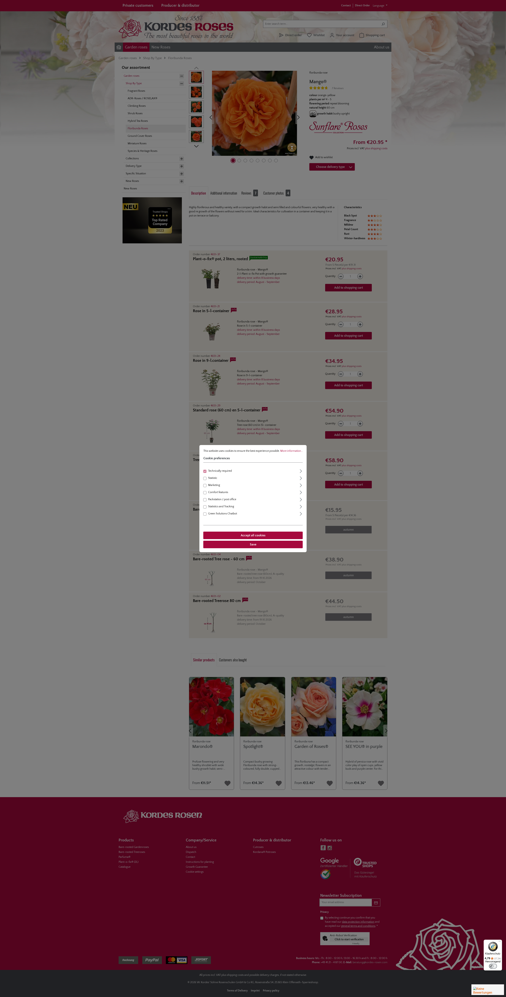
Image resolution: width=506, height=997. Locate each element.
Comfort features (218, 492)
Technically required (220, 471)
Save (253, 544)
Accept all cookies (253, 535)
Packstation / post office (222, 499)
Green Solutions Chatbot (222, 513)
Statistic (212, 478)
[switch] (493, 966)
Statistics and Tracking (221, 506)
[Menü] (499, 942)
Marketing (214, 485)
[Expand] (301, 470)
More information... (291, 450)
